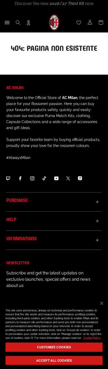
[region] (54, 332)
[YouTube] (56, 178)
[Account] (90, 22)
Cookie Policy (92, 338)
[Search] (18, 22)
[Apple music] (80, 178)
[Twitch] (8, 178)
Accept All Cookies (54, 360)
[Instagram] (32, 178)
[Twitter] (68, 178)
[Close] (101, 303)
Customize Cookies (54, 347)
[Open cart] (101, 22)
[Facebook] (20, 178)
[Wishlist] (79, 22)
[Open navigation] (7, 22)
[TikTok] (44, 178)
